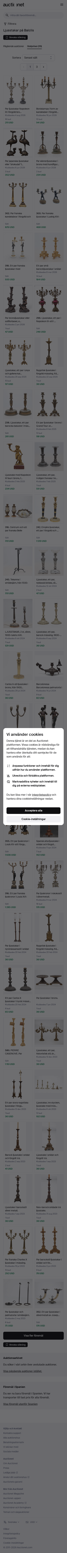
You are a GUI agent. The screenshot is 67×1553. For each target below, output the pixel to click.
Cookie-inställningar (33, 819)
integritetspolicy (41, 794)
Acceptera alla (33, 810)
